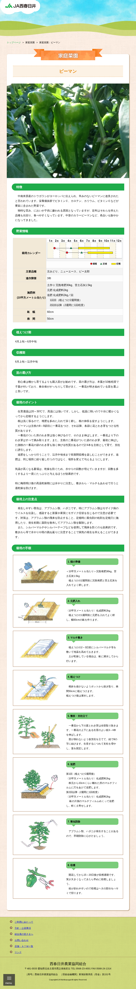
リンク (18, 952)
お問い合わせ (22, 940)
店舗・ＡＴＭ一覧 (24, 946)
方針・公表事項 (23, 928)
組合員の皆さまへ (24, 934)
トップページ (14, 42)
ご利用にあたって (24, 922)
